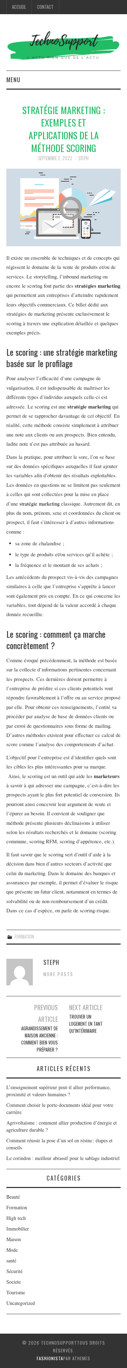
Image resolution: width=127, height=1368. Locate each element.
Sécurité (14, 1271)
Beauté (13, 1196)
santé (11, 1260)
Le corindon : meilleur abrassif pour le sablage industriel (63, 1158)
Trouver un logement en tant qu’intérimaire (86, 1023)
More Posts (58, 974)
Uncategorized (20, 1303)
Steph (84, 158)
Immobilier (17, 1228)
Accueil (19, 7)
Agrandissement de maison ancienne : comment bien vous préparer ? (39, 1039)
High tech (16, 1218)
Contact (45, 7)
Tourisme (15, 1292)
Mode (12, 1249)
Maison (13, 1239)
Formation (24, 936)
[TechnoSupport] (63, 44)
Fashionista (50, 1358)
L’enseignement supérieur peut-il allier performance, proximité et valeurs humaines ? (58, 1091)
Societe (13, 1281)
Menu (13, 79)
